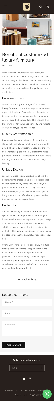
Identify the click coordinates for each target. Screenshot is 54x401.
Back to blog (29, 279)
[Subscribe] (41, 368)
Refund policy (30, 390)
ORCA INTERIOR (16, 390)
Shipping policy (36, 395)
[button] (6, 7)
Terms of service (21, 395)
